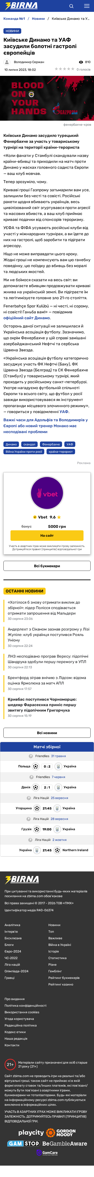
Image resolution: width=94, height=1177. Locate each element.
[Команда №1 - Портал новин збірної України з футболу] (18, 6)
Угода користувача (19, 1019)
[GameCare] (47, 1153)
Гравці (9, 978)
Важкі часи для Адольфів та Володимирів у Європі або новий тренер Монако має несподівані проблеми (45, 426)
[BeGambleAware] (64, 1144)
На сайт (47, 536)
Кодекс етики (15, 1032)
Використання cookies (22, 1012)
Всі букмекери (47, 566)
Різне (52, 965)
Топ (51, 932)
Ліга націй (12, 965)
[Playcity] (31, 1133)
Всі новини (47, 733)
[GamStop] (23, 1144)
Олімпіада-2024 (17, 971)
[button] (71, 7)
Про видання (15, 999)
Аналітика (12, 925)
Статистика (57, 958)
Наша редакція (16, 1039)
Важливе (55, 938)
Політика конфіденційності (25, 1006)
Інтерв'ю (11, 932)
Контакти (12, 1045)
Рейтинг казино (60, 984)
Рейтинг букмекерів (64, 978)
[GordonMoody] (61, 1133)
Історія (53, 951)
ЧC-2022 (11, 958)
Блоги (9, 945)
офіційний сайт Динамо (26, 318)
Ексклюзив (13, 938)
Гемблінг (55, 971)
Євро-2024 (13, 951)
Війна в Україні (59, 945)
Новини (12, 31)
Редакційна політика (21, 1025)
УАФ (64, 411)
